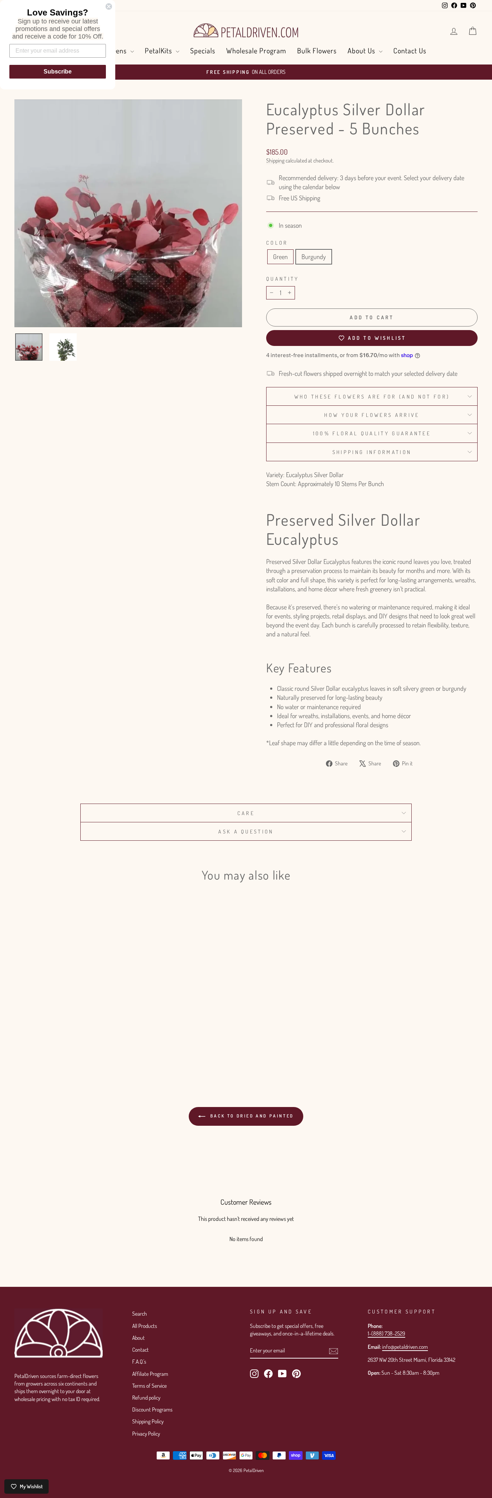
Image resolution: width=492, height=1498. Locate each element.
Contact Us (409, 50)
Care (246, 813)
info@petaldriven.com (405, 1346)
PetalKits (159, 50)
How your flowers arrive (371, 415)
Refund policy (146, 1397)
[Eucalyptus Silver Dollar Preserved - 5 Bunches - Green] (64, 1046)
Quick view (69, 1001)
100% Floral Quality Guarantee (372, 433)
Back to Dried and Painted (251, 1116)
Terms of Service (149, 1385)
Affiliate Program (150, 1373)
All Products (144, 1325)
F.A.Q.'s (139, 1361)
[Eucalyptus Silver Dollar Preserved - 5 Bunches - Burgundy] (74, 1046)
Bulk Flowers (317, 50)
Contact (140, 1349)
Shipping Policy (148, 1421)
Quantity (282, 278)
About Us (362, 50)
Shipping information (371, 452)
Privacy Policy (146, 1433)
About (138, 1337)
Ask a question (245, 831)
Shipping (275, 160)
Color (277, 242)
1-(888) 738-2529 (386, 1333)
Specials (202, 50)
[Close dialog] (108, 6)
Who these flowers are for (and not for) (371, 396)
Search (139, 1313)
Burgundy (313, 257)
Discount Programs (152, 1409)
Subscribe (58, 71)
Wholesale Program (256, 50)
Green (280, 257)
